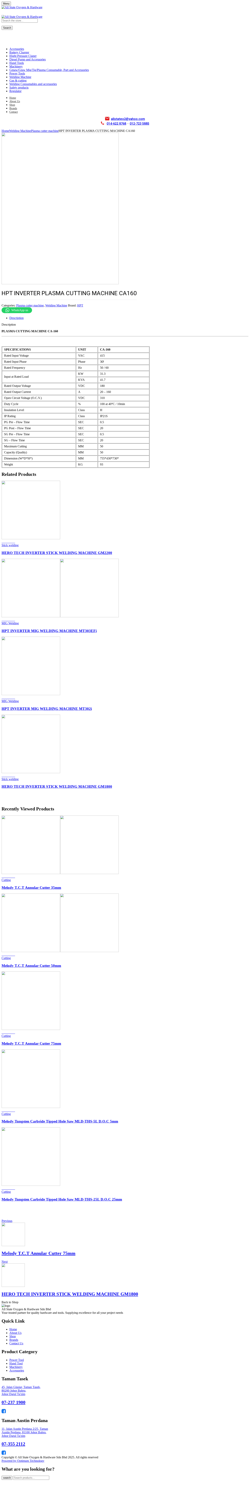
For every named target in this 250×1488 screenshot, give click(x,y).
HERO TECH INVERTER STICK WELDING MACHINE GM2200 (57, 553)
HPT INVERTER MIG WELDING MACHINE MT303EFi (49, 631)
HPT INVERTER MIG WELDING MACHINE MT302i (47, 709)
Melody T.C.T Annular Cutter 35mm (31, 888)
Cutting (6, 880)
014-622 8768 (116, 123)
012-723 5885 (139, 123)
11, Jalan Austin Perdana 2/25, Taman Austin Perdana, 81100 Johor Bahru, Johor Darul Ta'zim (25, 1432)
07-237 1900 (13, 1402)
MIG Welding (10, 623)
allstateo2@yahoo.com (128, 119)
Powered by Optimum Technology (23, 1460)
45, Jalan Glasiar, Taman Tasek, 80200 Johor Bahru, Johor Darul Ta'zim (21, 1390)
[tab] (128, 318)
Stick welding (10, 545)
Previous (7, 1220)
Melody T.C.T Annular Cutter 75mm (31, 1043)
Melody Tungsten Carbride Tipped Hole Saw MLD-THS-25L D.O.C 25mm (62, 1199)
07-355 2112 (13, 1443)
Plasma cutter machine (45, 130)
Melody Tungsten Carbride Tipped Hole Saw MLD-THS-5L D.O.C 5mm (60, 1121)
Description (16, 318)
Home (5, 130)
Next (5, 1261)
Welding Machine (20, 130)
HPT (80, 305)
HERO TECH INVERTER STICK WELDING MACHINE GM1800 (57, 786)
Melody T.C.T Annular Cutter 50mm (31, 966)
